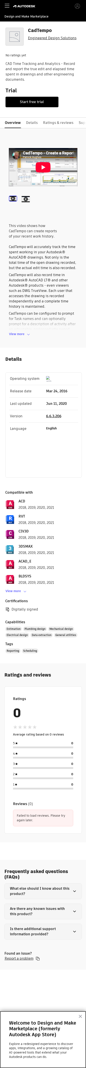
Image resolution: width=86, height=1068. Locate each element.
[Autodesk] (24, 6)
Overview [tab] (13, 122)
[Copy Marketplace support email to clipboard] (38, 958)
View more (16, 334)
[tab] (14, 205)
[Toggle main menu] (7, 5)
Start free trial (32, 101)
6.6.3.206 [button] (53, 416)
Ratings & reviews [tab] (58, 122)
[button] (43, 891)
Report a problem (19, 958)
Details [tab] (32, 122)
